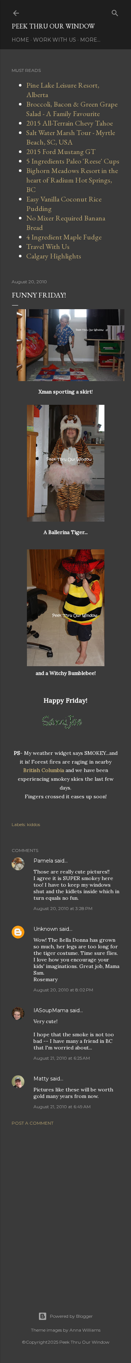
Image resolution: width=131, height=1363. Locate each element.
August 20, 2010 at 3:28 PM (62, 908)
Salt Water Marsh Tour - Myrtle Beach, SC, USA (70, 137)
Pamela (43, 860)
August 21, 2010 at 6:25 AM (61, 1058)
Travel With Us (48, 246)
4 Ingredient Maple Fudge (64, 237)
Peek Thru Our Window (53, 26)
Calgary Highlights (53, 256)
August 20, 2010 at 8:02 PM (63, 990)
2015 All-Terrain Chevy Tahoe (69, 123)
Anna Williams (85, 1330)
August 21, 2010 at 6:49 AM (62, 1106)
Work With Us (54, 40)
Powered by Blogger (71, 1316)
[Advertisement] (65, 1209)
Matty (41, 1078)
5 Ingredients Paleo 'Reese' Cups (72, 161)
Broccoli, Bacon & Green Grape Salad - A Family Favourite (72, 108)
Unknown (45, 929)
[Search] (115, 11)
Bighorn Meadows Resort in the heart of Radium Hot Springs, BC (72, 180)
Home (20, 40)
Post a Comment (32, 1123)
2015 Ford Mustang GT (61, 151)
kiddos (33, 824)
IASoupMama (50, 1010)
